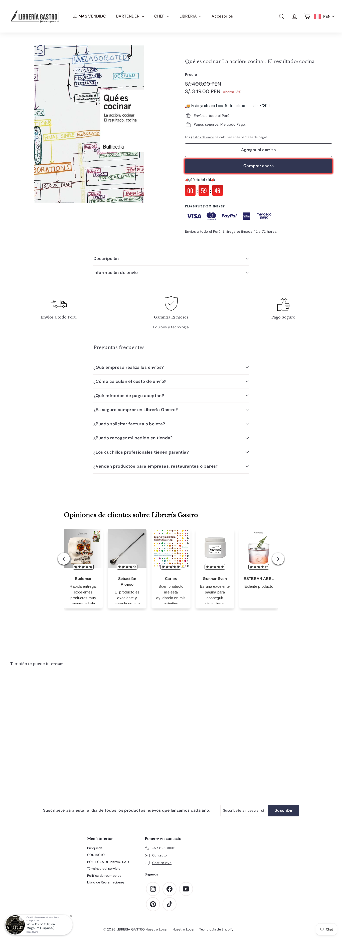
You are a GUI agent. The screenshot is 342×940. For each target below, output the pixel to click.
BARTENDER (128, 16)
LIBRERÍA (189, 16)
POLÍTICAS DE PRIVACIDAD (108, 862)
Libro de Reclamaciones (106, 882)
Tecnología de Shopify (216, 929)
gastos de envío (202, 137)
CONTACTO (96, 855)
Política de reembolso (104, 875)
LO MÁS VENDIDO (89, 16)
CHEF (160, 16)
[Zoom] (89, 124)
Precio (191, 74)
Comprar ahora (258, 165)
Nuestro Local (184, 929)
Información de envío (115, 272)
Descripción (106, 258)
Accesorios (222, 16)
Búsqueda (95, 848)
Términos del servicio (103, 868)
